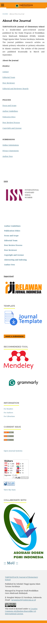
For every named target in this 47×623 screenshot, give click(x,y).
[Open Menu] (2, 5)
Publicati (6, 117)
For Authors (8, 412)
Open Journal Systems (13, 451)
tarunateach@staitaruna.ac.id (23, 600)
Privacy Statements (11, 150)
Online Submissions (11, 145)
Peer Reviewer (9, 83)
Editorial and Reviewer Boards (15, 88)
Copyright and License (12, 128)
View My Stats (10, 490)
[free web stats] (9, 485)
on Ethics (12, 117)
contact (6, 71)
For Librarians (9, 416)
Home (5, 14)
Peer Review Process (11, 122)
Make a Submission (14, 336)
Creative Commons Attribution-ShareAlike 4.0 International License (21, 611)
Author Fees (8, 156)
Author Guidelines (10, 111)
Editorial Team (9, 77)
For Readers (8, 409)
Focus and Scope (9, 105)
